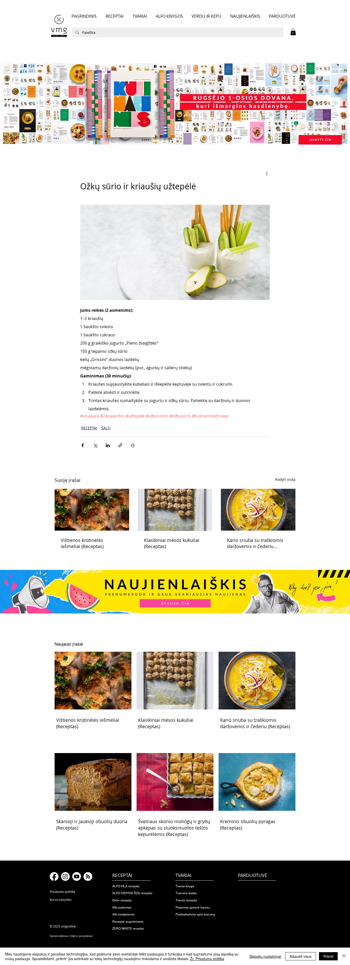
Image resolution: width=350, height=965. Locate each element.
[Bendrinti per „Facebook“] (82, 445)
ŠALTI (105, 427)
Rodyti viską (285, 479)
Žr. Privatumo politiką (207, 958)
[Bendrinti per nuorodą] (120, 445)
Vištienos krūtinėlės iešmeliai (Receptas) (82, 543)
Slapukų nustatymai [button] (265, 956)
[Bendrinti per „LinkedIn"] (107, 445)
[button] (293, 31)
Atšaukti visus (301, 956)
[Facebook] (54, 876)
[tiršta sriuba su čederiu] (258, 510)
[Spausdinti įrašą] (132, 445)
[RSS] (88, 876)
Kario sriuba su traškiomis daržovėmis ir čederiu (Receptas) (255, 543)
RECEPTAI (89, 427)
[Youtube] (76, 876)
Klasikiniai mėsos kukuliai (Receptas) (171, 543)
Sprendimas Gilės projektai (71, 936)
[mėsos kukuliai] (175, 510)
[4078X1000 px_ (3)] (175, 103)
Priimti (328, 956)
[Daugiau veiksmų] (267, 173)
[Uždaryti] (344, 956)
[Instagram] (65, 876)
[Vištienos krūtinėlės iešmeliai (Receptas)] (92, 510)
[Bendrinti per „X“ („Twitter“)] (95, 445)
